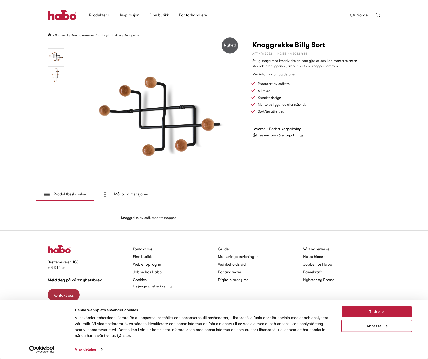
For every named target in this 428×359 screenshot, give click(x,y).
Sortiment (61, 35)
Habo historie (314, 256)
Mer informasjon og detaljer (273, 74)
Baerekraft (312, 271)
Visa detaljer (85, 349)
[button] (377, 14)
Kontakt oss (64, 295)
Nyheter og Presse (318, 279)
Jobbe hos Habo (147, 271)
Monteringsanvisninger (238, 256)
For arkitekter (229, 271)
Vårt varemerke (316, 248)
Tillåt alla (376, 312)
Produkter (99, 14)
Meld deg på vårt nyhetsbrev (75, 279)
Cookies (140, 279)
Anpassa (373, 326)
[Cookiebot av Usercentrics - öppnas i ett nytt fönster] (42, 349)
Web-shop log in (147, 264)
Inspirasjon (129, 14)
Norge (362, 14)
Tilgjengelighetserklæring (152, 286)
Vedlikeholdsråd (232, 264)
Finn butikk (159, 14)
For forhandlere (193, 14)
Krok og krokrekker (83, 35)
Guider (224, 248)
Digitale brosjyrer (233, 279)
